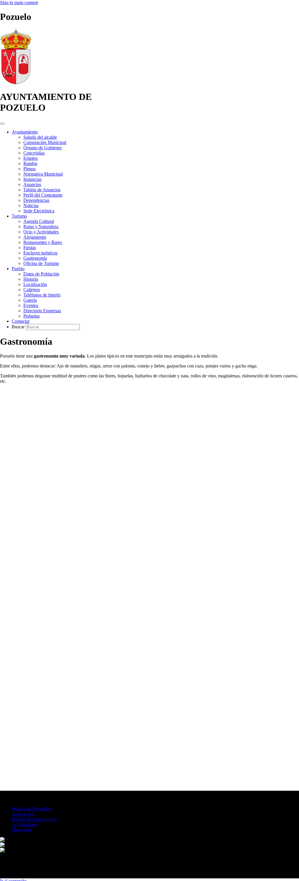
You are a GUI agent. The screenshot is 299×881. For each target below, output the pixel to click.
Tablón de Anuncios (41, 189)
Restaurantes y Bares (42, 242)
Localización (35, 284)
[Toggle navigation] (2, 123)
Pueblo (18, 268)
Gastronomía (35, 258)
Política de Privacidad (32, 808)
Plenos (29, 168)
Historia (30, 279)
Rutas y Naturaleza (40, 226)
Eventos (30, 305)
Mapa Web (22, 829)
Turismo (19, 216)
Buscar (19, 326)
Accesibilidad (24, 824)
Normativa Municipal (43, 173)
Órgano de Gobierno (42, 147)
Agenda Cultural (38, 221)
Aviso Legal (23, 813)
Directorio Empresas (42, 310)
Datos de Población (41, 273)
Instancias (32, 179)
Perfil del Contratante (42, 194)
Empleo (30, 158)
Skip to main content (19, 2)
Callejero (31, 289)
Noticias (31, 205)
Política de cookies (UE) (34, 819)
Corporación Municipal (44, 142)
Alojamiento (34, 237)
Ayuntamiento (25, 131)
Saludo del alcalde (40, 137)
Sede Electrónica (38, 210)
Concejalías (34, 152)
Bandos (30, 163)
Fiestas (29, 247)
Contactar (20, 321)
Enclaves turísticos (40, 252)
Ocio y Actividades (41, 231)
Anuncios (32, 184)
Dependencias (36, 200)
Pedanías (31, 315)
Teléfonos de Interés (41, 294)
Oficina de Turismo (41, 263)
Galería (30, 300)
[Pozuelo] (16, 82)
